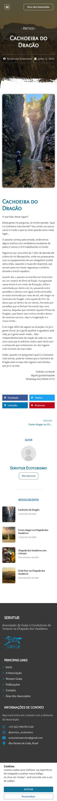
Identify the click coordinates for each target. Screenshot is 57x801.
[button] (7, 7)
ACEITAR (28, 789)
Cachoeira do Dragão (29, 509)
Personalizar (28, 796)
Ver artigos (28, 476)
